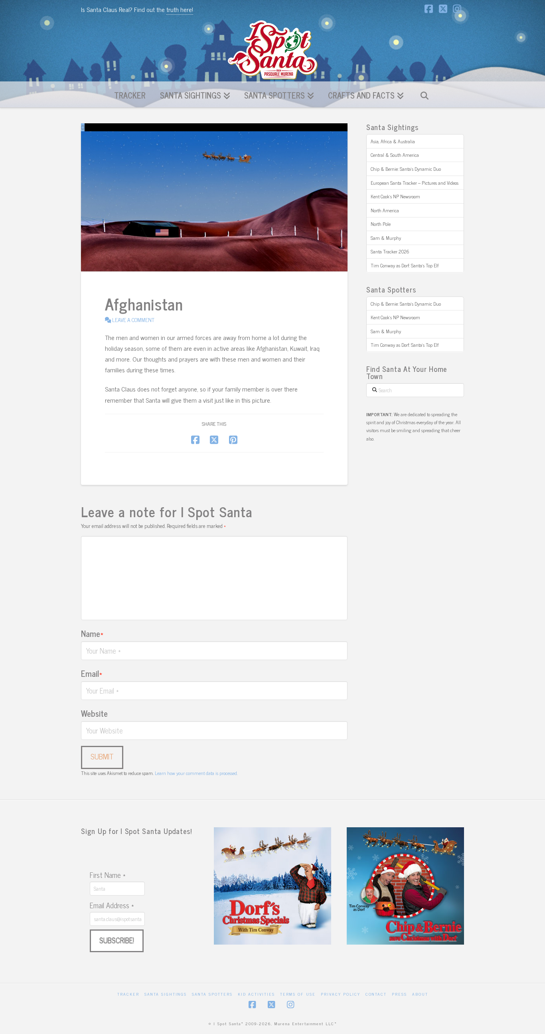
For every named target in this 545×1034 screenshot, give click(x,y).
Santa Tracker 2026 (390, 251)
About (420, 993)
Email (91, 673)
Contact (376, 993)
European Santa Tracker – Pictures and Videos (414, 183)
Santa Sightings (165, 993)
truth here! (179, 9)
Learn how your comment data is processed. (196, 773)
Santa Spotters (212, 993)
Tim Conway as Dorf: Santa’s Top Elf (404, 265)
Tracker (128, 993)
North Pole (381, 224)
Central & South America (395, 155)
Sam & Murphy (386, 238)
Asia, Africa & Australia (393, 141)
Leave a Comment (132, 319)
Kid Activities (256, 993)
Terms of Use (298, 993)
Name (92, 633)
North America (385, 210)
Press (399, 993)
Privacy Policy (340, 993)
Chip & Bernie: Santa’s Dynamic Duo (406, 169)
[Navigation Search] (424, 94)
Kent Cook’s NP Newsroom (395, 196)
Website (94, 713)
